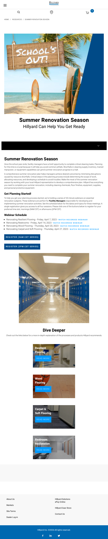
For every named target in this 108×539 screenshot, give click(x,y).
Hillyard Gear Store (63, 508)
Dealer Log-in (12, 517)
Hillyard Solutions (62, 499)
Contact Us (60, 514)
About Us (10, 499)
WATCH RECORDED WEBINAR (73, 219)
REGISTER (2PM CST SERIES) (22, 246)
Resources (17, 19)
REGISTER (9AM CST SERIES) (22, 237)
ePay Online (60, 501)
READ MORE (43, 358)
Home (6, 19)
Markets (10, 505)
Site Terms (11, 511)
